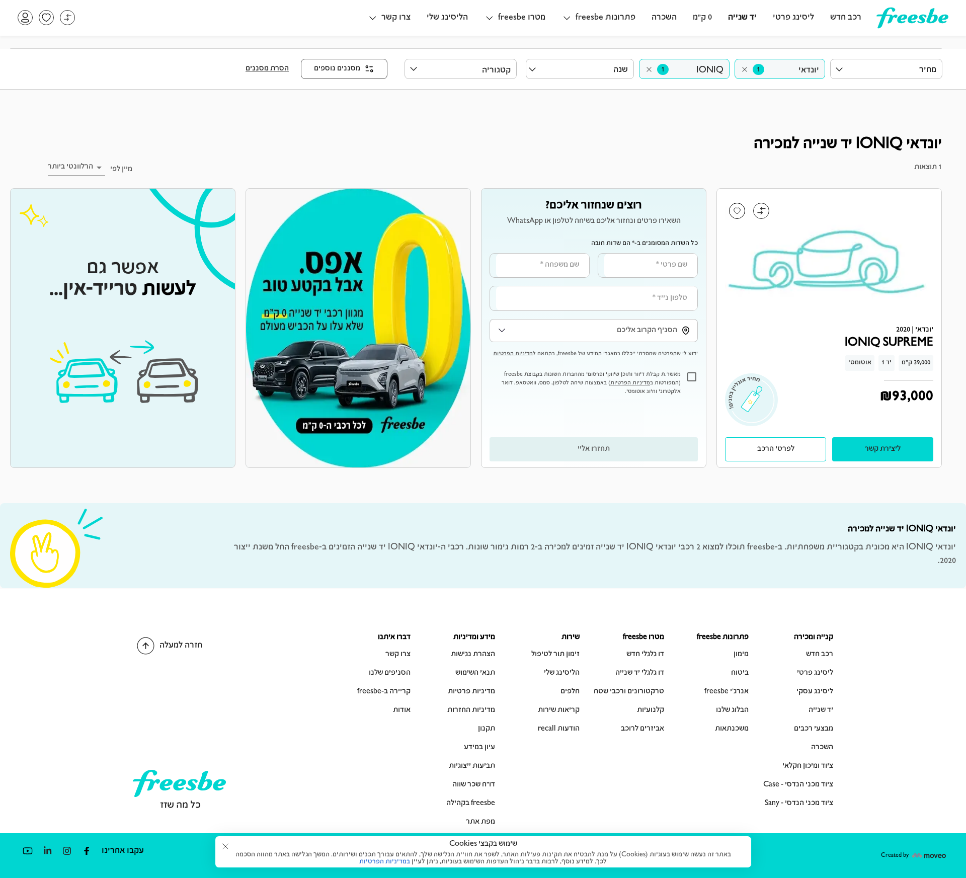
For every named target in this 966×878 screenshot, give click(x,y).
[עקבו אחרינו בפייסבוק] (86, 850)
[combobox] (780, 69)
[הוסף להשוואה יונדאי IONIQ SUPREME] (761, 211)
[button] (598, 18)
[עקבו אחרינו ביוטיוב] (27, 850)
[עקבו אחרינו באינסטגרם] (66, 850)
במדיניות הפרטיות (384, 861)
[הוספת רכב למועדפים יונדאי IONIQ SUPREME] (737, 211)
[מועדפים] (46, 17)
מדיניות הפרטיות (513, 354)
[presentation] (775, 449)
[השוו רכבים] (67, 17)
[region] (593, 328)
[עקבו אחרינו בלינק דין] (47, 850)
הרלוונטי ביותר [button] (70, 167)
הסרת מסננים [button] (267, 69)
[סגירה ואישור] (225, 846)
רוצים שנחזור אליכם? (593, 206)
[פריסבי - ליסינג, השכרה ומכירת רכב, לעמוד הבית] (912, 24)
